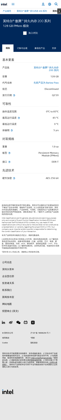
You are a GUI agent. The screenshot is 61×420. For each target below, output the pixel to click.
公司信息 (7, 262)
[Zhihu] (32, 323)
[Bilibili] (25, 323)
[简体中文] (49, 4)
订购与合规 (22, 48)
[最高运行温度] (18, 118)
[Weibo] (10, 323)
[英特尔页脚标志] (8, 391)
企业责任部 (8, 276)
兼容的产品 (39, 48)
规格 (8, 48)
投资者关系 (8, 283)
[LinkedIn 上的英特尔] (3, 323)
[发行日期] (14, 95)
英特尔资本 (8, 269)
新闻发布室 (8, 297)
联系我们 (7, 290)
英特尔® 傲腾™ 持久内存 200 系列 (46, 69)
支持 (54, 48)
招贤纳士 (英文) (10, 311)
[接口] (9, 162)
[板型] (9, 153)
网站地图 (7, 304)
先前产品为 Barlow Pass (46, 82)
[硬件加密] (14, 178)
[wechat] (18, 323)
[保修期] (11, 130)
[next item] (59, 11)
